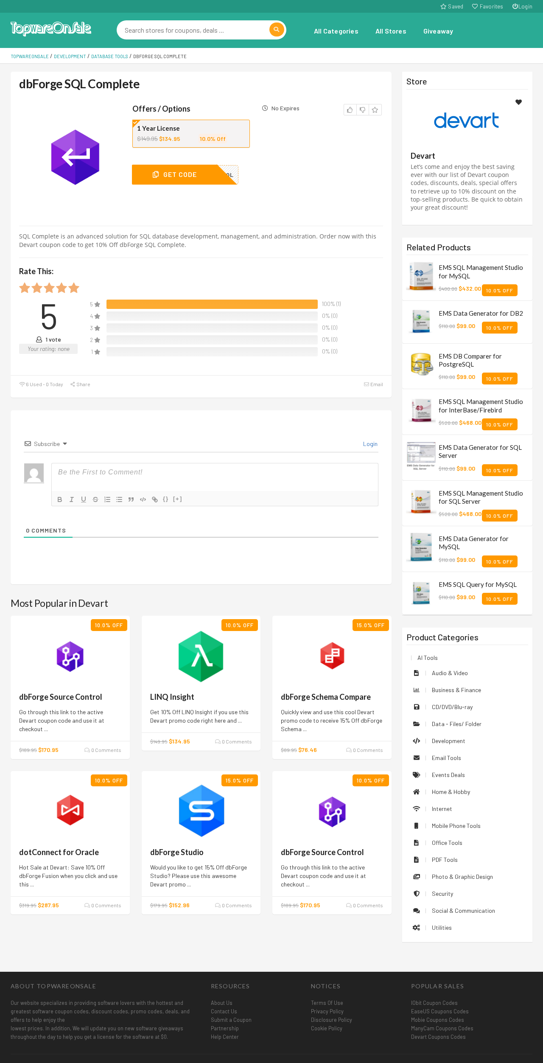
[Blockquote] (131, 499)
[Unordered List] (119, 499)
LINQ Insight (172, 696)
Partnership (225, 1028)
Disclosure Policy (331, 1019)
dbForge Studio (177, 852)
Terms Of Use (327, 1002)
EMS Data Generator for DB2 (481, 313)
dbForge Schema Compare (326, 696)
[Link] (155, 499)
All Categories (336, 31)
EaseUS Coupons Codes (440, 1011)
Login (525, 6)
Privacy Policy (327, 1011)
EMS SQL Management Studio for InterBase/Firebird (481, 405)
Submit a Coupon (231, 1019)
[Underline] (84, 499)
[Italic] (72, 499)
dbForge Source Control (60, 696)
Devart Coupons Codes (438, 1036)
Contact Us (224, 1011)
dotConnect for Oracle (59, 852)
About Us (221, 1002)
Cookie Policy (326, 1028)
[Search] (276, 29)
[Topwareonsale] (51, 27)
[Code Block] (143, 499)
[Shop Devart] (467, 121)
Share (83, 384)
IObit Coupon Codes (434, 1002)
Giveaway (438, 31)
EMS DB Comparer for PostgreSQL (470, 360)
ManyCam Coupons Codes (442, 1028)
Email (376, 384)
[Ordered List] (107, 499)
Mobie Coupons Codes (437, 1019)
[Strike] (95, 499)
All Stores (390, 31)
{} (166, 499)
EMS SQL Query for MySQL (478, 584)
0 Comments (105, 750)
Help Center (225, 1036)
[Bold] (60, 499)
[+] (177, 499)
